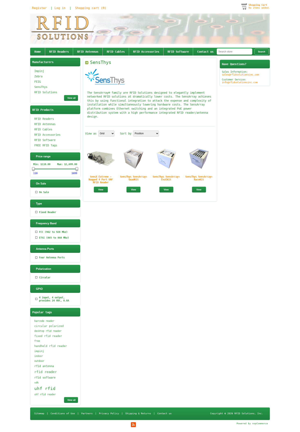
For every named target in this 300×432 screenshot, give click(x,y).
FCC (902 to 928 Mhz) (53, 232)
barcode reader (44, 321)
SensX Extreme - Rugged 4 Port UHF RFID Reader (101, 179)
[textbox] (234, 51)
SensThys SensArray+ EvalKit (166, 178)
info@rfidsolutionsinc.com (240, 82)
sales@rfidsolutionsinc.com (240, 74)
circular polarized (49, 326)
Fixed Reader (47, 212)
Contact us (205, 51)
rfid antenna (44, 366)
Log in (60, 8)
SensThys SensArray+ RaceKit (198, 178)
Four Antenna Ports (52, 257)
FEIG (37, 81)
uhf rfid (45, 388)
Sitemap (39, 413)
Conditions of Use (63, 413)
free (37, 341)
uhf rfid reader (45, 394)
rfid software (45, 377)
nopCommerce (260, 423)
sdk (36, 382)
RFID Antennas (87, 51)
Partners (87, 413)
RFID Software (178, 51)
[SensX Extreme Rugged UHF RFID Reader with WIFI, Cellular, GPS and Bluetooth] (101, 158)
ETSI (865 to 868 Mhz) (54, 237)
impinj (39, 351)
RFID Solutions (45, 92)
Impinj (39, 71)
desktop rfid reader (47, 331)
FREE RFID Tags (45, 145)
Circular (44, 277)
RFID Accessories (146, 51)
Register (39, 8)
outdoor (39, 361)
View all (71, 98)
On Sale (44, 192)
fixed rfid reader (48, 336)
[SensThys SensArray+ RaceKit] (199, 158)
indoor (38, 356)
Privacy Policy (109, 413)
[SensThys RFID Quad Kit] (133, 158)
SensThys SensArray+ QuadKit (133, 178)
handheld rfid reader (50, 346)
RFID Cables (116, 51)
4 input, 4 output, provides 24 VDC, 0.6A (54, 299)
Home (37, 51)
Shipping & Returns (138, 413)
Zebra (38, 76)
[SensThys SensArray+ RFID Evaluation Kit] (166, 158)
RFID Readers (59, 51)
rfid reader (45, 372)
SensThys (40, 87)
